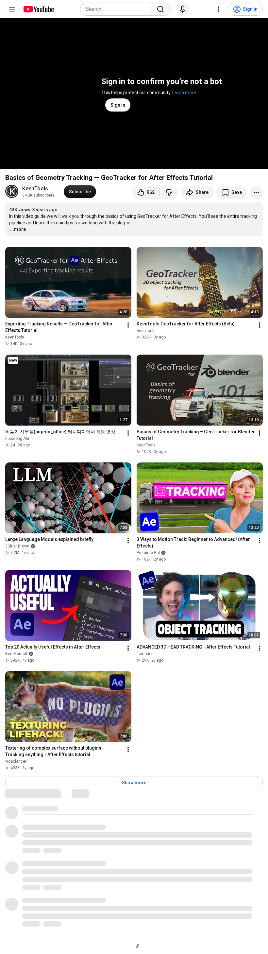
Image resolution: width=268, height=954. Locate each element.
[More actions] (256, 192)
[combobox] (117, 9)
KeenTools (35, 188)
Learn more (184, 92)
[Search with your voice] (182, 9)
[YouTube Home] (38, 9)
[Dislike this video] (169, 192)
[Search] (160, 9)
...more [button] (18, 229)
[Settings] (219, 9)
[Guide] (12, 9)
